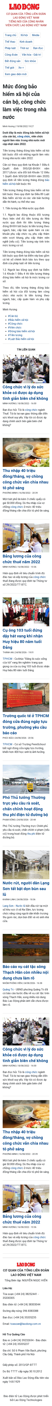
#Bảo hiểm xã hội (18, 320)
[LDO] (26, 369)
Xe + (21, 67)
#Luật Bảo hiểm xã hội (21, 339)
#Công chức (15, 323)
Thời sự (24, 48)
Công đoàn (11, 54)
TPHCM (7, 658)
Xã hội (24, 35)
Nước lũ (20, 905)
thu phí (31, 833)
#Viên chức (14, 327)
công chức (23, 136)
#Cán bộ (13, 316)
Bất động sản (12, 61)
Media (35, 35)
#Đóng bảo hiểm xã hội (21, 331)
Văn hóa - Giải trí (31, 54)
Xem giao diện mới (16, 74)
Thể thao (10, 41)
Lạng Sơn (8, 905)
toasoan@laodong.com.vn (25, 1323)
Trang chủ (10, 35)
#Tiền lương (15, 335)
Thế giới (9, 67)
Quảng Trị (8, 989)
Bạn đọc (38, 48)
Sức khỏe (30, 61)
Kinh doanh (26, 41)
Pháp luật (10, 48)
